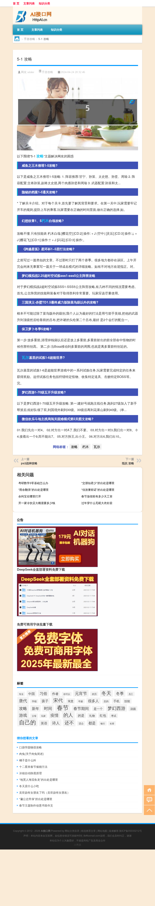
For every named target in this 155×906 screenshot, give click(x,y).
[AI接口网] (34, 8)
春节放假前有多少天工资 (96, 496)
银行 (103, 723)
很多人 (93, 700)
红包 (103, 715)
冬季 (120, 693)
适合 (81, 723)
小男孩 (77, 844)
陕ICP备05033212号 (130, 830)
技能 (127, 701)
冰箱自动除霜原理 (30, 773)
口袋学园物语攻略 (30, 747)
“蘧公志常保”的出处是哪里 (35, 799)
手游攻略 (29, 39)
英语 (44, 723)
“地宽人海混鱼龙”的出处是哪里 (38, 779)
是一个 (98, 708)
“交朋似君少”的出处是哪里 (97, 483)
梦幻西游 (116, 708)
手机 (116, 701)
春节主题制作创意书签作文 (36, 805)
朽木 (45, 220)
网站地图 (102, 830)
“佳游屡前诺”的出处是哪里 (97, 490)
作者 (55, 693)
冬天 (106, 692)
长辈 (112, 723)
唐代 (23, 700)
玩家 (43, 715)
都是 (92, 722)
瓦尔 (25, 357)
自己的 (27, 722)
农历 (94, 694)
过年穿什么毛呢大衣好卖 (96, 503)
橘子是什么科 (27, 760)
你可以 (66, 694)
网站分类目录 (72, 830)
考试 (113, 716)
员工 (131, 694)
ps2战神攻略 (29, 463)
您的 (106, 701)
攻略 (40, 156)
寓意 (70, 701)
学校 (34, 701)
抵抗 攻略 (128, 463)
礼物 (92, 716)
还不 (69, 722)
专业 (21, 694)
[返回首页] (148, 789)
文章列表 (29, 3)
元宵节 (81, 693)
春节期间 (81, 708)
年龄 (80, 701)
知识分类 (44, 3)
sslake (30, 72)
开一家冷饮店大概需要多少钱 (36, 503)
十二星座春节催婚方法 (33, 767)
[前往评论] (148, 799)
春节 (63, 707)
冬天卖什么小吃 (29, 786)
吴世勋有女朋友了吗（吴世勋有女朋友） (44, 792)
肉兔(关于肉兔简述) (31, 754)
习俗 (43, 693)
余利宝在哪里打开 (29, 496)
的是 (81, 715)
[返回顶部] (148, 809)
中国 (31, 693)
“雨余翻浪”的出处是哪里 (33, 490)
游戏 (23, 715)
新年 (35, 708)
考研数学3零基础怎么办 (33, 483)
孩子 (45, 700)
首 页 (16, 3)
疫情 (54, 715)
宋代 (58, 700)
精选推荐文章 (88, 830)
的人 (68, 714)
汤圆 (133, 709)
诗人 (56, 722)
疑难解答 (114, 830)
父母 (34, 715)
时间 (48, 708)
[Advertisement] (77, 878)
